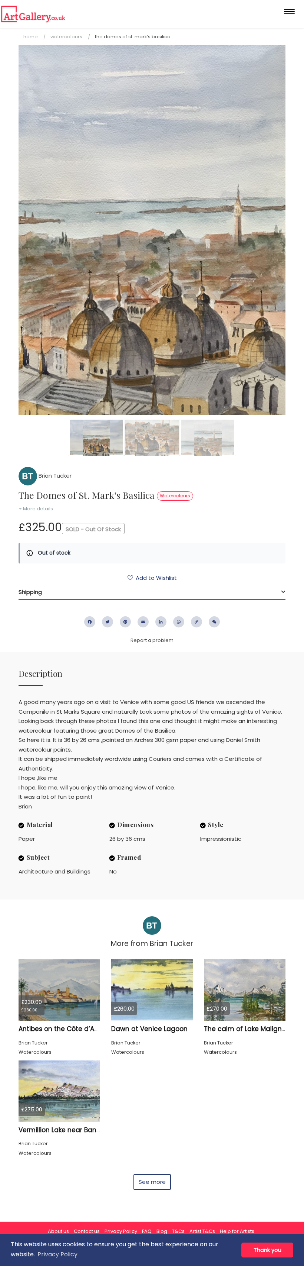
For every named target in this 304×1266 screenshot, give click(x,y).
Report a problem (152, 640)
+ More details (36, 508)
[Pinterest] (125, 621)
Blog (161, 1231)
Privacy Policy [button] (57, 1254)
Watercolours (66, 36)
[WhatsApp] (178, 621)
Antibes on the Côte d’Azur (61, 1028)
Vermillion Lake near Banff (60, 1129)
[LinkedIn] (161, 621)
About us (58, 1231)
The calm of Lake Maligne (245, 1028)
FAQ (147, 1231)
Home (30, 36)
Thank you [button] (267, 1250)
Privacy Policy (121, 1231)
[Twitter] (107, 621)
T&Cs (178, 1231)
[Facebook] (89, 621)
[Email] (143, 621)
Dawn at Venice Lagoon (149, 1028)
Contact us (87, 1231)
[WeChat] (214, 621)
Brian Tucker (54, 475)
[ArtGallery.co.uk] (33, 14)
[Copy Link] (196, 621)
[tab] (152, 592)
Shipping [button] (30, 592)
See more (152, 1182)
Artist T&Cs (202, 1231)
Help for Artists (237, 1231)
